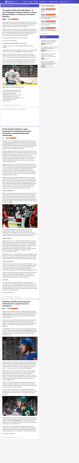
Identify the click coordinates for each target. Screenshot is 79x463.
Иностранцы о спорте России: (8, 5)
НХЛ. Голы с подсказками (51, 14)
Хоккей (31, 1)
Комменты (22, 5)
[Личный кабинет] (77, 1)
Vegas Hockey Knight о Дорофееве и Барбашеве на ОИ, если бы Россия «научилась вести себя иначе (49, 41)
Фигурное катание (53, 1)
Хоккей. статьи (15, 19)
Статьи (17, 5)
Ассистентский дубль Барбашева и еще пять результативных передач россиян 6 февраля (48, 23)
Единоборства (43, 1)
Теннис (36, 1)
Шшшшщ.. (48, 50)
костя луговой (49, 66)
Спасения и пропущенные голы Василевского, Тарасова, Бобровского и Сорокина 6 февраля (49, 17)
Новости (26, 5)
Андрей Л (48, 44)
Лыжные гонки (63, 1)
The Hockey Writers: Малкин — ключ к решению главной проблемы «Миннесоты (49, 48)
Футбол (25, 1)
